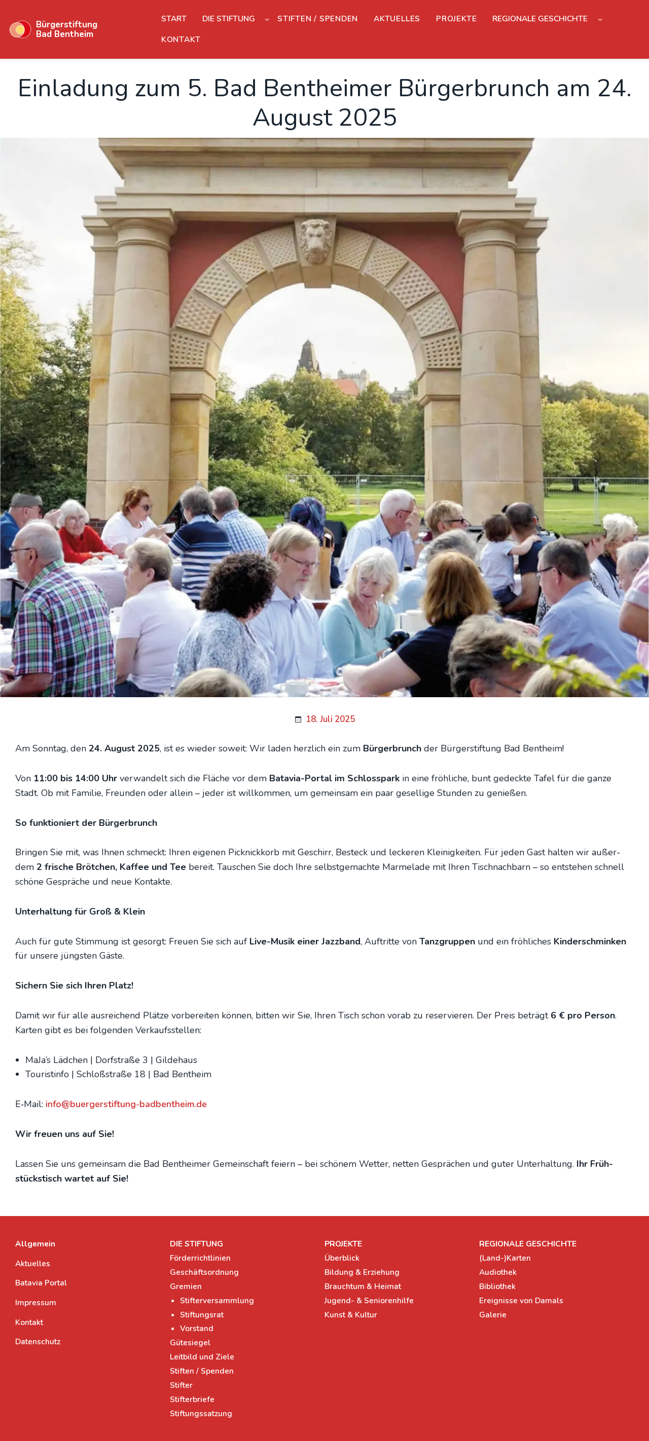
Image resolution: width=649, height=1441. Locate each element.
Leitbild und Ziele (202, 1356)
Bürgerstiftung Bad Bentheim (66, 29)
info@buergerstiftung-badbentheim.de (126, 1104)
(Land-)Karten (505, 1258)
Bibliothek (497, 1286)
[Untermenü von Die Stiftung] (267, 19)
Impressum (35, 1302)
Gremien (186, 1286)
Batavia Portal (41, 1282)
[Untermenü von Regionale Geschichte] (600, 19)
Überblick (341, 1258)
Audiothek (498, 1272)
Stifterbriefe (192, 1399)
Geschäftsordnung (204, 1272)
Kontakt (29, 1322)
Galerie (493, 1314)
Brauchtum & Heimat (362, 1286)
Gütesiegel (190, 1342)
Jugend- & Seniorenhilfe (369, 1300)
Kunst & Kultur (350, 1314)
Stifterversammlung (217, 1300)
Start (174, 18)
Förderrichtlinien (200, 1258)
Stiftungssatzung (201, 1413)
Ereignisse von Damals (521, 1300)
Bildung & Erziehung (362, 1272)
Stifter (181, 1385)
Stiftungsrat (202, 1314)
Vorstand (196, 1328)
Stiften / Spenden (202, 1371)
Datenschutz (37, 1341)
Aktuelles (32, 1263)
